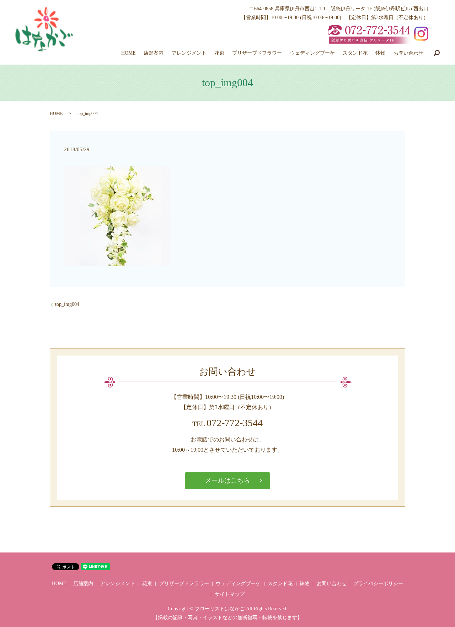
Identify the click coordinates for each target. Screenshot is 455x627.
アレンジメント (189, 53)
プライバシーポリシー (378, 583)
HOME (128, 53)
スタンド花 (355, 53)
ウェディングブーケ (312, 53)
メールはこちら (227, 480)
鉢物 (380, 53)
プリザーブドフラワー (257, 53)
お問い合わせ (408, 53)
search (436, 53)
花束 (219, 53)
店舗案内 (154, 53)
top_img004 (67, 304)
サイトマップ (230, 594)
